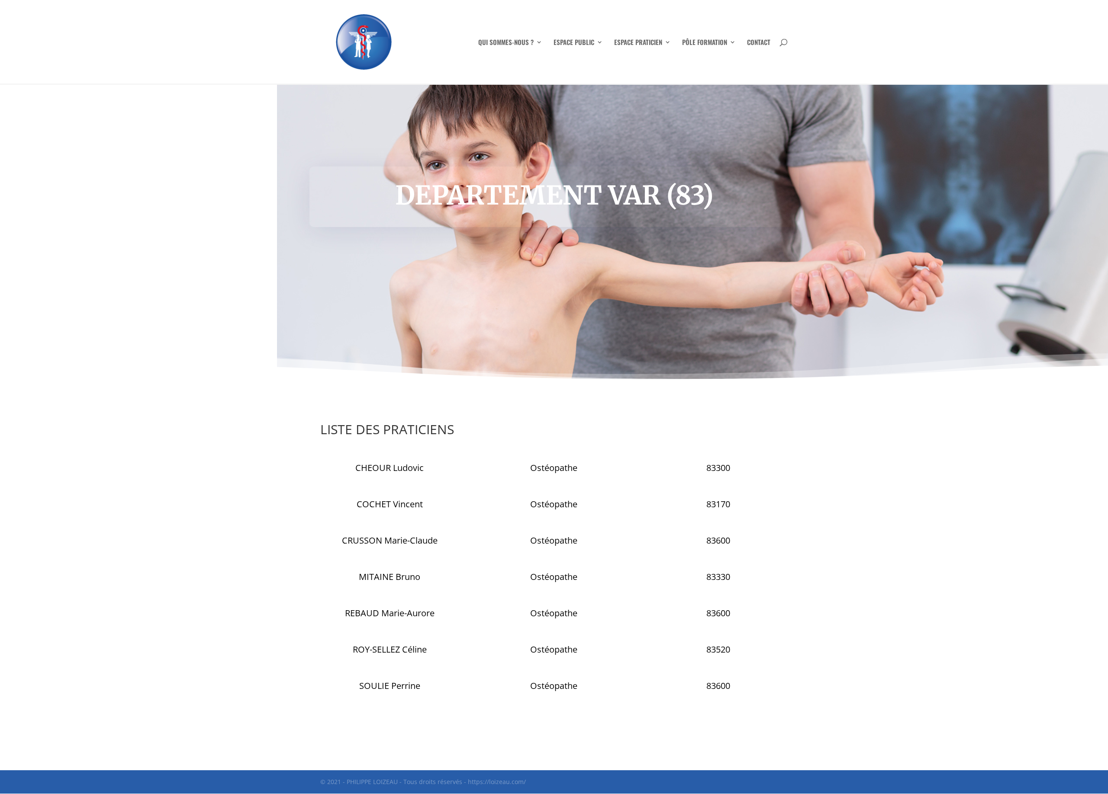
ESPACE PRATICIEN (638, 43)
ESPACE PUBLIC (574, 43)
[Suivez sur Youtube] (537, 725)
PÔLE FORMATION (704, 43)
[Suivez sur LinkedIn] (571, 725)
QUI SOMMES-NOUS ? (506, 43)
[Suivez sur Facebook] (554, 725)
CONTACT (758, 43)
